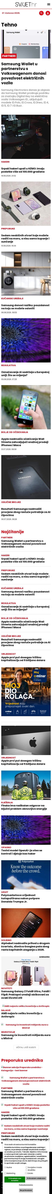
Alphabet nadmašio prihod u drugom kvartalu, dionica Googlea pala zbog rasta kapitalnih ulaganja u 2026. (25, 946)
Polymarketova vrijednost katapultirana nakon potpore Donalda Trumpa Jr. (20, 898)
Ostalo (30, 1173)
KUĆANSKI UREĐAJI (12, 588)
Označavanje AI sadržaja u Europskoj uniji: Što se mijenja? (25, 373)
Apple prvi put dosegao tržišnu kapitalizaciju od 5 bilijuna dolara (23, 659)
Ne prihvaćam (26, 1190)
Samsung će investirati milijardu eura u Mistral (25, 1036)
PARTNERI (6, 537)
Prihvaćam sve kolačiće (14, 1179)
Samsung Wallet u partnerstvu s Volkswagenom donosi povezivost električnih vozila (23, 73)
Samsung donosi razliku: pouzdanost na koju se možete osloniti (25, 306)
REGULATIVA (8, 603)
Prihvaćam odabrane (36, 1178)
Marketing (11, 1173)
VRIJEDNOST (8, 653)
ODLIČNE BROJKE (11, 636)
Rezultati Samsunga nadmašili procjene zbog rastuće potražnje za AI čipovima (25, 512)
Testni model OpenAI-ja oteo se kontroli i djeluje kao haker (21, 852)
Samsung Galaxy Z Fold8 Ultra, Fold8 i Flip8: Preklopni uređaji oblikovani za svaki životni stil (25, 995)
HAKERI (5, 555)
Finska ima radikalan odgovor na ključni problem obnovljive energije (24, 807)
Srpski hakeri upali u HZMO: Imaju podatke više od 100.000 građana (23, 170)
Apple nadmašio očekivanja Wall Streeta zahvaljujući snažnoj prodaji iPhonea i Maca (24, 442)
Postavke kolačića (26, 1185)
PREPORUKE (8, 570)
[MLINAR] (26, 691)
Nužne (9, 1167)
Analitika (31, 1170)
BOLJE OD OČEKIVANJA (14, 618)
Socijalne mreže (35, 1167)
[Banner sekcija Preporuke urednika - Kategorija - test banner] (26, 1069)
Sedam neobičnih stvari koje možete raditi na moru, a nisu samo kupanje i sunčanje (25, 238)
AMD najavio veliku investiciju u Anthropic (21, 1015)
